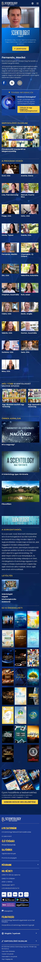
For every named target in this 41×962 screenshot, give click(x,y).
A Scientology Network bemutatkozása (16, 832)
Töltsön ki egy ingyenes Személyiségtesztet (28, 109)
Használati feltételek (8, 951)
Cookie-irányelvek (7, 954)
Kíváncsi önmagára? (26, 97)
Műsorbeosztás (8, 845)
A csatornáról (7, 836)
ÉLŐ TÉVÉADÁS (8, 841)
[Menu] (37, 3)
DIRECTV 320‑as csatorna (11, 875)
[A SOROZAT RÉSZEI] (8, 619)
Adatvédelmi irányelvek (9, 956)
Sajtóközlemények (9, 853)
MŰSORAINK (7, 864)
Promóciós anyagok (9, 858)
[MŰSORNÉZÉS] (33, 638)
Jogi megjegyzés (7, 959)
